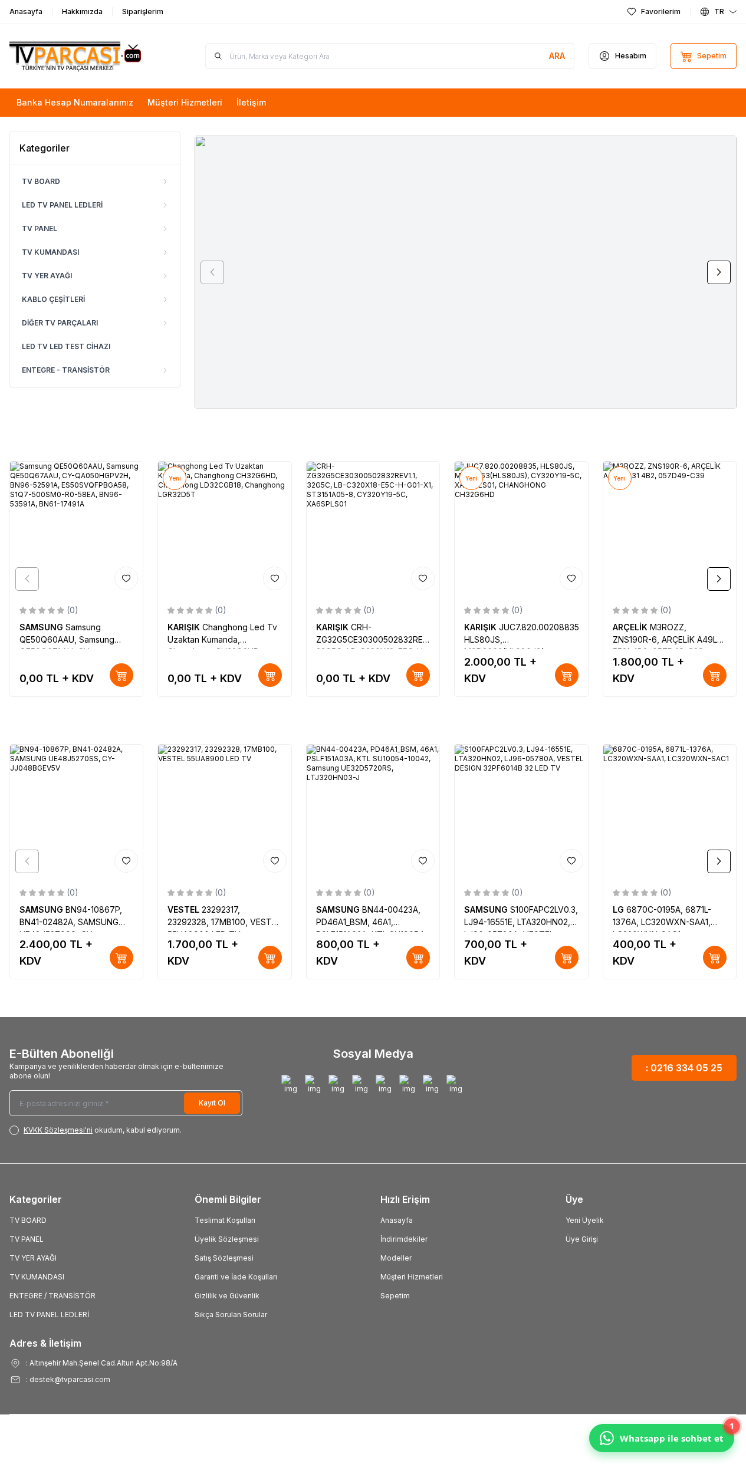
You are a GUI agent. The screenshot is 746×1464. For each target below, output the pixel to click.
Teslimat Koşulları (225, 1220)
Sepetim (395, 1295)
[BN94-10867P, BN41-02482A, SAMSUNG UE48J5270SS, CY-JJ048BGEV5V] (76, 811)
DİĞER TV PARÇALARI (60, 322)
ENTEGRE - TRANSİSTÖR (66, 370)
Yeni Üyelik (585, 1220)
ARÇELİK (631, 627)
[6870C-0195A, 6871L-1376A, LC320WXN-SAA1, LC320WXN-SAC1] (669, 811)
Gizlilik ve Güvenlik (227, 1295)
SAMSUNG (42, 627)
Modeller (396, 1258)
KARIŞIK (184, 627)
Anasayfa (396, 1220)
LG (619, 909)
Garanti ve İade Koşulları (236, 1276)
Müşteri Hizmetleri (411, 1276)
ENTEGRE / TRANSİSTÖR (52, 1295)
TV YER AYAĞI (47, 275)
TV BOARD (41, 181)
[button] (212, 272)
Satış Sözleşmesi (224, 1258)
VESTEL (184, 909)
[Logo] (80, 56)
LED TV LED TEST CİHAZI (66, 346)
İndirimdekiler (404, 1239)
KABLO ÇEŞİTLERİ (53, 299)
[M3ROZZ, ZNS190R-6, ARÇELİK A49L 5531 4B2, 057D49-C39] (669, 528)
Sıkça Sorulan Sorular (231, 1314)
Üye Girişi (582, 1239)
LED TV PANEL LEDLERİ (62, 204)
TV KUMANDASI (50, 252)
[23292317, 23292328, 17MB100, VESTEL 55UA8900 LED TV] (224, 811)
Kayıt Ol (212, 1102)
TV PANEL (39, 228)
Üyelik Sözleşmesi (227, 1239)
